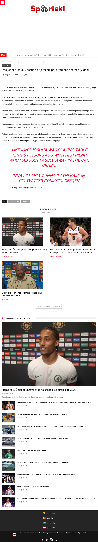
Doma (4, 62)
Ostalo (11, 62)
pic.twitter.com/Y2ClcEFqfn (49, 180)
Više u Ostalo (48, 212)
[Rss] (56, 540)
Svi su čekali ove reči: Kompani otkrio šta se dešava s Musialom (23, 294)
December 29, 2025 (35, 188)
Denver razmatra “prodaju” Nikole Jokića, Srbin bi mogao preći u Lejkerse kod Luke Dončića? (51, 55)
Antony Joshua (14, 201)
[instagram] (51, 540)
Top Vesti (25, 201)
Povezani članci (48, 209)
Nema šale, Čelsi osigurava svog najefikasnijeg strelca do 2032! (24, 251)
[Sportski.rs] (49, 3)
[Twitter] (47, 540)
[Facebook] (42, 540)
